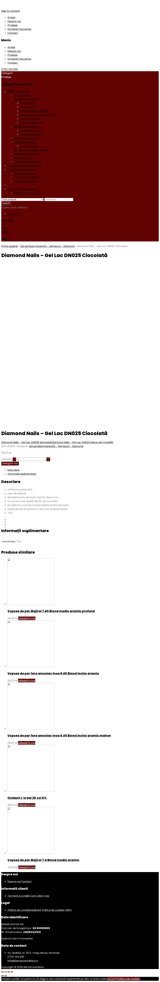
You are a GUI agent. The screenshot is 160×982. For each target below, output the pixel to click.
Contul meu (15, 214)
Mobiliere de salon (19, 91)
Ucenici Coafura (30, 119)
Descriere (14, 470)
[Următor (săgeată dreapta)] (5, 975)
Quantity (6, 459)
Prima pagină (9, 246)
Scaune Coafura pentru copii (37, 115)
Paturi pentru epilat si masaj (31, 150)
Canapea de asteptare (28, 162)
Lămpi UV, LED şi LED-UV (28, 193)
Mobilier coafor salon (27, 99)
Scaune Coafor (29, 107)
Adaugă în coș (10, 463)
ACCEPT (112, 979)
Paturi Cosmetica (30, 130)
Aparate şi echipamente (23, 189)
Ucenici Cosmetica (31, 134)
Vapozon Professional (27, 181)
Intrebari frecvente (19, 29)
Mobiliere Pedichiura (26, 138)
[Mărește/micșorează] (12, 971)
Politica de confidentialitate (24, 910)
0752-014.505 (9, 69)
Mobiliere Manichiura (26, 154)
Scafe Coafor (28, 103)
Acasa (11, 17)
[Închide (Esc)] (2, 971)
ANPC (68, 910)
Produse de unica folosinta (24, 165)
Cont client (37, 896)
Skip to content (10, 11)
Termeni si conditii (19, 896)
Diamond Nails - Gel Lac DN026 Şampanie (26, 442)
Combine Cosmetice (26, 177)
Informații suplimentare (22, 474)
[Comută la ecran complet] (9, 971)
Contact (13, 33)
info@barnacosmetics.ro (23, 960)
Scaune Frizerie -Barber (34, 111)
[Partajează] (5, 971)
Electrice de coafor (32, 122)
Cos (46, 896)
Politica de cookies (53, 910)
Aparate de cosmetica (21, 169)
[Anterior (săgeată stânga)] (2, 975)
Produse (13, 25)
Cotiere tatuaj (28, 146)
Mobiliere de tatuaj (25, 142)
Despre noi (14, 21)
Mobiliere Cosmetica (26, 126)
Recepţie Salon (23, 158)
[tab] (83, 470)
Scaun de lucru (23, 95)
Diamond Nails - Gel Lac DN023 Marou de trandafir (82, 442)
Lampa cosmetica (25, 173)
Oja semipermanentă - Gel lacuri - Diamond (35, 185)
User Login (7, 220)
